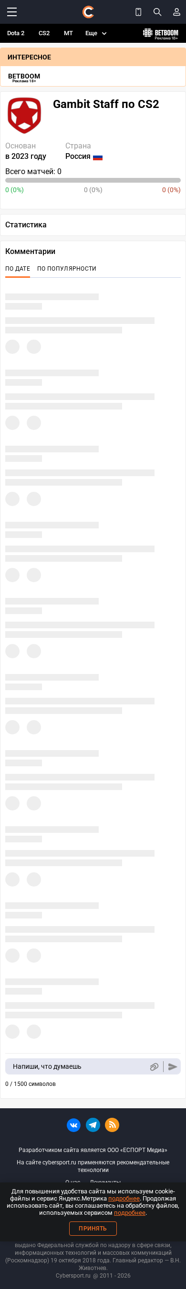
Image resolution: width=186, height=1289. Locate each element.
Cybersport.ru (73, 1275)
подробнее (124, 1198)
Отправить (172, 1066)
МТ (68, 33)
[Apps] (138, 12)
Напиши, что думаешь (47, 1066)
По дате (17, 268)
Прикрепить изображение (153, 1066)
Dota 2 (15, 33)
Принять (93, 1228)
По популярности (67, 268)
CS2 (44, 33)
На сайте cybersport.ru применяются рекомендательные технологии (93, 1166)
